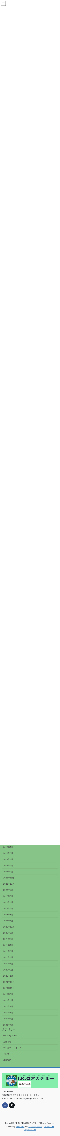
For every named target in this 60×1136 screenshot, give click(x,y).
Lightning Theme (35, 1127)
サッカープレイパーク (13, 1047)
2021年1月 (8, 976)
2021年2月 (8, 970)
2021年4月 (8, 957)
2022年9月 (8, 890)
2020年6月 (8, 1012)
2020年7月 (8, 1006)
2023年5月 (8, 859)
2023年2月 (8, 871)
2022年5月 (8, 902)
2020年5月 (8, 1018)
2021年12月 (8, 927)
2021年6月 (8, 951)
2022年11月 (8, 878)
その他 (6, 1054)
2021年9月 (8, 933)
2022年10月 (8, 884)
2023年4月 (8, 865)
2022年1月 (8, 921)
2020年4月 (8, 1025)
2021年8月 (8, 939)
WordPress (20, 1127)
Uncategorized (10, 1035)
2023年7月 (8, 847)
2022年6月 (8, 896)
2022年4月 (8, 908)
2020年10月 (8, 988)
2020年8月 (8, 1000)
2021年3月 (8, 963)
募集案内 (7, 1060)
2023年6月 (8, 853)
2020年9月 (8, 994)
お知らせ (7, 1041)
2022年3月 (8, 914)
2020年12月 (8, 982)
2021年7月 (8, 945)
